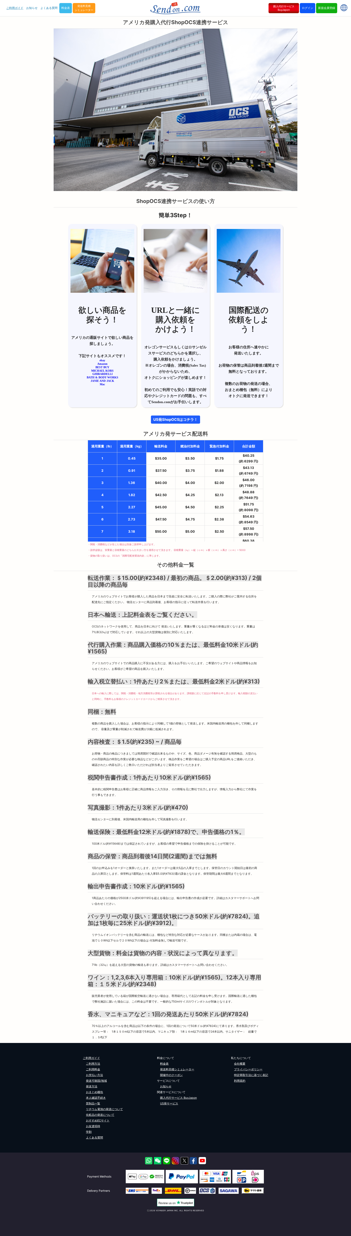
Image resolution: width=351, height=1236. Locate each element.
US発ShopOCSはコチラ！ (175, 419)
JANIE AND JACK (102, 380)
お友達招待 (93, 1126)
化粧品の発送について (100, 1114)
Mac (102, 384)
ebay (102, 360)
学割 (89, 1131)
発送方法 (91, 1086)
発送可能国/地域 (96, 1080)
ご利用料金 (93, 1069)
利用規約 (239, 1080)
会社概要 (239, 1063)
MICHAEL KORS (102, 370)
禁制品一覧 (93, 1103)
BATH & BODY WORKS (102, 377)
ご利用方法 (93, 1063)
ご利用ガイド (14, 8)
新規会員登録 (326, 8)
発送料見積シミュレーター (84, 8)
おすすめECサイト (97, 1120)
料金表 (65, 8)
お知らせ (32, 8)
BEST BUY (102, 367)
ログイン (307, 8)
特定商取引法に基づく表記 (251, 1075)
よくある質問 (48, 8)
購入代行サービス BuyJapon (283, 8)
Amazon (102, 363)
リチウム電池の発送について (104, 1109)
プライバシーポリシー (248, 1069)
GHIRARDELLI (102, 374)
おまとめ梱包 (94, 1092)
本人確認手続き (96, 1097)
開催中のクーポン (171, 1075)
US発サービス (169, 1103)
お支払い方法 (94, 1075)
